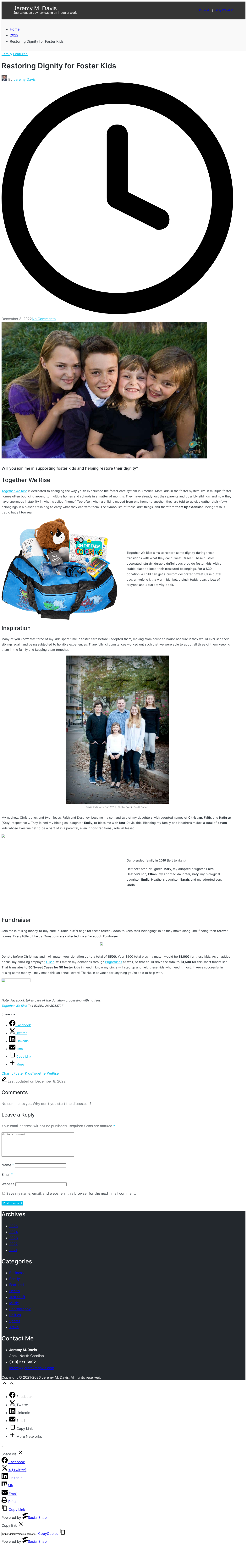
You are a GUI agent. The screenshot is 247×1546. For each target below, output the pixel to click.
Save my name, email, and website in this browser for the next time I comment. (71, 1193)
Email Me (205, 10)
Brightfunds (113, 962)
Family (7, 54)
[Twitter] (12, 1405)
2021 (13, 1250)
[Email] (12, 1421)
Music (14, 1303)
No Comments (44, 319)
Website (8, 1184)
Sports (14, 1321)
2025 (13, 1226)
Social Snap (37, 1518)
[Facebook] (12, 1397)
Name (8, 1165)
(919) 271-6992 (223, 10)
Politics (15, 1315)
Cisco (50, 962)
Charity (8, 1073)
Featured (20, 54)
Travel (14, 1327)
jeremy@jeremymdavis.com (31, 1368)
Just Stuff (17, 1297)
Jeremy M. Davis (35, 8)
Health (14, 1291)
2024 (13, 1232)
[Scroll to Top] (8, 1385)
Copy (48, 1534)
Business (16, 1273)
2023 (13, 1238)
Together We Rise (14, 491)
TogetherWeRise (45, 1073)
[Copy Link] (12, 1429)
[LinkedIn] (12, 1413)
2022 (13, 1244)
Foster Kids (23, 1073)
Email (7, 1174)
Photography (20, 1309)
